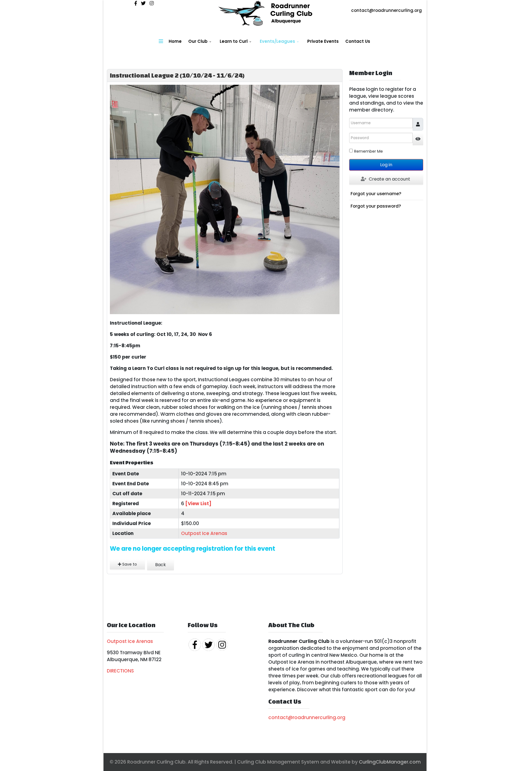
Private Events (323, 41)
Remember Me (368, 151)
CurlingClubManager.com (390, 762)
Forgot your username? (376, 194)
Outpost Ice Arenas (204, 533)
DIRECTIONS (120, 670)
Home (175, 41)
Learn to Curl (234, 41)
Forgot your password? (376, 206)
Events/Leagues (277, 41)
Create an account (389, 179)
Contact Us (357, 41)
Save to (129, 564)
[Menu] (161, 41)
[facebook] (135, 3)
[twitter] (143, 3)
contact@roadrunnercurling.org (386, 10)
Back (160, 564)
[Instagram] (152, 3)
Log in (386, 164)
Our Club (198, 41)
